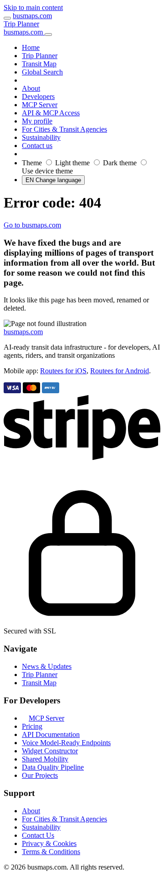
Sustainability (41, 827)
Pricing (32, 726)
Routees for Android (119, 371)
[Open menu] (7, 18)
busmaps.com (32, 16)
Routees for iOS (63, 371)
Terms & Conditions (51, 851)
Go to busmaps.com (32, 225)
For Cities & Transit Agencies (64, 819)
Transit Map (39, 683)
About (31, 811)
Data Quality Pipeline (53, 767)
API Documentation (51, 734)
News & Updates (47, 666)
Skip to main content (33, 7)
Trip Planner (21, 24)
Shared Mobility (45, 759)
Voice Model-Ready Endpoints (66, 742)
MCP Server (46, 718)
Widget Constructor (50, 751)
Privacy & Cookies (49, 843)
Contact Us (38, 835)
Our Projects (40, 775)
